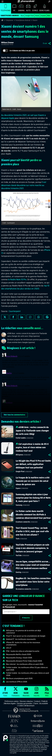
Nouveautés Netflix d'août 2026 (18, 654)
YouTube (19, 555)
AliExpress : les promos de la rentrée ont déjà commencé (23, 631)
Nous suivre (47, 317)
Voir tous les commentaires (14, 414)
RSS (47, 694)
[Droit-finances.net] (14, 725)
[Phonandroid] (5, 738)
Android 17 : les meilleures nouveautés (21, 639)
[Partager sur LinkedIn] (21, 317)
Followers (15, 694)
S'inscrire (26, 617)
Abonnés (26, 694)
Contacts (37, 701)
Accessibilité (44, 703)
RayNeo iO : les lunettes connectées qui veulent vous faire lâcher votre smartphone (33, 581)
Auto (28, 10)
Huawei (43, 15)
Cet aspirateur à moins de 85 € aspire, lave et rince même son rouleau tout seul (32, 447)
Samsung (19, 505)
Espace (35, 10)
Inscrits (36, 694)
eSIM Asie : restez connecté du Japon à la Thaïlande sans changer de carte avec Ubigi (32, 430)
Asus (22, 15)
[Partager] (49, 43)
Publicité (45, 701)
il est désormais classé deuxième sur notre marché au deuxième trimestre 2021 (23, 185)
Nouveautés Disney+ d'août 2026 (19, 657)
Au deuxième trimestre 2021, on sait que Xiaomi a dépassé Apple (23, 116)
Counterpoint (15, 311)
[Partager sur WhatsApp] (38, 317)
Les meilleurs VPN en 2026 (16, 682)
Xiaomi (35, 20)
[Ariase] (38, 730)
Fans (5, 694)
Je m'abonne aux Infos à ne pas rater (22, 50)
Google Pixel (29, 15)
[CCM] (38, 716)
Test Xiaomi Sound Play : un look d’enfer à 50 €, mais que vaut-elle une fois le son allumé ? (32, 531)
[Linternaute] (38, 721)
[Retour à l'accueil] (26, 1)
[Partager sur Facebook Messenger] (30, 317)
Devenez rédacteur (26, 701)
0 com (45, 43)
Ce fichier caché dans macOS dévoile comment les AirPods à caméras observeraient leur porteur (33, 514)
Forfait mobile (21, 438)
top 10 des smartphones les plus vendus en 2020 (25, 287)
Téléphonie (6, 10)
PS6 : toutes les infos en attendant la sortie (22, 651)
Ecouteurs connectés (23, 522)
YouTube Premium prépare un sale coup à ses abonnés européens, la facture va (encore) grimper (32, 548)
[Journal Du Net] (14, 720)
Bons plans (44, 10)
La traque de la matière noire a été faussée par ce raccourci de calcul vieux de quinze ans (32, 481)
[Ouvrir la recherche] (49, 1)
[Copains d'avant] (38, 725)
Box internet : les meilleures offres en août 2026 (24, 664)
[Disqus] (26, 382)
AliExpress (19, 454)
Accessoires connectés (23, 589)
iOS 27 (8, 648)
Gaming (21, 10)
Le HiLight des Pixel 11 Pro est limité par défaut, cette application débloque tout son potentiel (33, 464)
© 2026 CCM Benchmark (26, 705)
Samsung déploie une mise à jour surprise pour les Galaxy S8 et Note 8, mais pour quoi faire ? (33, 497)
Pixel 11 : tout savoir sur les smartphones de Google (25, 636)
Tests (17, 538)
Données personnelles (24, 703)
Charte (36, 703)
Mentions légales (10, 703)
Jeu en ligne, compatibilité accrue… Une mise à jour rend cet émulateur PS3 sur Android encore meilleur (33, 565)
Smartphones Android (22, 20)
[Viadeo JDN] (14, 730)
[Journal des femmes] (14, 716)
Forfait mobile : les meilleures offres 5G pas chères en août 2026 (27, 668)
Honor (37, 15)
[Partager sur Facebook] (13, 317)
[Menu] (2, 1)
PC (14, 10)
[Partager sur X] (4, 317)
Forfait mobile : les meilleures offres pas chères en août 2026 (27, 674)
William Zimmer (7, 42)
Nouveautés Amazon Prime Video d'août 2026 (24, 661)
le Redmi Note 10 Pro (17, 279)
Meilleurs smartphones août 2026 (19, 678)
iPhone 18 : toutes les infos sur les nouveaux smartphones (23, 643)
